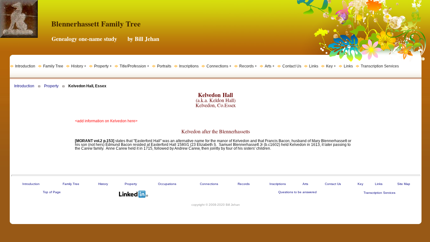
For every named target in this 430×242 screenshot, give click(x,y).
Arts (305, 184)
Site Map (403, 184)
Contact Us (333, 184)
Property (51, 86)
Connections (209, 184)
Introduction (24, 86)
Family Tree (71, 184)
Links (378, 184)
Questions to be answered (297, 192)
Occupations (167, 184)
